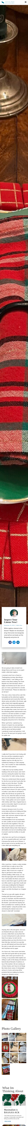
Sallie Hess (19, 625)
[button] (10, 642)
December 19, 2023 (9, 625)
